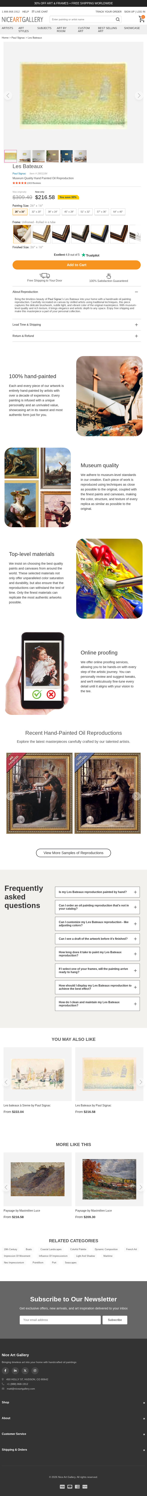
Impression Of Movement (17, 1256)
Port (54, 1262)
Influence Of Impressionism (53, 1256)
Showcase (132, 28)
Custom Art (84, 30)
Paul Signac (18, 37)
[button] (8, 95)
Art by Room (62, 30)
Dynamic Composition (106, 1249)
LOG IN (141, 11)
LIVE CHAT (41, 11)
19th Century (10, 1249)
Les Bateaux (35, 37)
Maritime (107, 1256)
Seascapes (71, 1262)
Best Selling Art (107, 30)
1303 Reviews (34, 183)
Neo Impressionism (14, 1262)
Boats (29, 1249)
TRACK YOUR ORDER (109, 11)
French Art (131, 1249)
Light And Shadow (85, 1256)
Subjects (44, 28)
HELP (25, 11)
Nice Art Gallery (26, 20)
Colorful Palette (78, 1249)
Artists (7, 28)
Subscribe (115, 1319)
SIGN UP (129, 11)
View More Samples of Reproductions (73, 853)
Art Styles (23, 30)
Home (5, 37)
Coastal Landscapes (51, 1249)
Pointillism (38, 1262)
